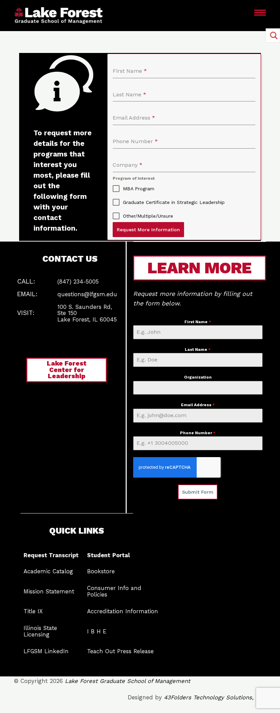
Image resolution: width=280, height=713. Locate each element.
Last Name (198, 349)
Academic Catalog (48, 571)
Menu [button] (244, 17)
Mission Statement (49, 591)
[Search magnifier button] (273, 35)
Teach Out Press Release (120, 651)
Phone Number (197, 432)
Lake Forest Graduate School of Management (127, 681)
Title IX (33, 611)
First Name (197, 321)
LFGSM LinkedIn (46, 651)
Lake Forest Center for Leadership (66, 370)
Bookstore (101, 571)
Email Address (198, 404)
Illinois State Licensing (40, 631)
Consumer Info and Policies (114, 591)
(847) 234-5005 (78, 281)
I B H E (96, 631)
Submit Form (197, 492)
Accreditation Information (122, 611)
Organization (198, 377)
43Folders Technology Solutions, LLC (215, 697)
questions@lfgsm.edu (87, 294)
